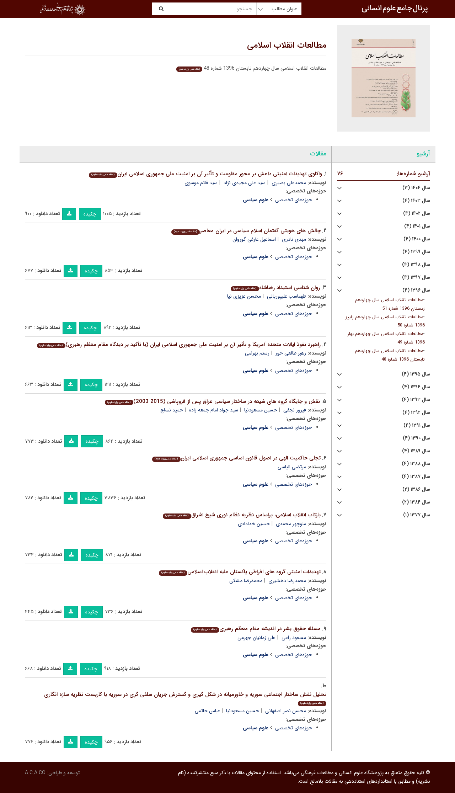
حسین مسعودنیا (260, 410)
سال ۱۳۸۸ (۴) (416, 464)
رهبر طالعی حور (290, 353)
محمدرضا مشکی (245, 581)
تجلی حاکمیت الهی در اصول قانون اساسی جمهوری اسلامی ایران (237, 458)
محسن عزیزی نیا (244, 296)
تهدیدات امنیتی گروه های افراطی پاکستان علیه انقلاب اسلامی (240, 572)
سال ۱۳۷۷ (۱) (416, 515)
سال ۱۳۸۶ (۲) (416, 489)
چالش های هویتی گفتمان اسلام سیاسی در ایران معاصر (247, 231)
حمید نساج (171, 410)
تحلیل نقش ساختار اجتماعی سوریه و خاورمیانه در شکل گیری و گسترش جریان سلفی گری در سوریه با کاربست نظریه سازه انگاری (185, 698)
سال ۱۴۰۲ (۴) (416, 213)
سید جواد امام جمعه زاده (213, 410)
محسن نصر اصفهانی (285, 711)
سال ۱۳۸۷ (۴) (416, 476)
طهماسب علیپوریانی (286, 296)
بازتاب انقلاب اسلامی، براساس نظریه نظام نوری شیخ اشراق (242, 515)
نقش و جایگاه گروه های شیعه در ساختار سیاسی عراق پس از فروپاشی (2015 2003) (213, 401)
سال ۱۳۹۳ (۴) (416, 400)
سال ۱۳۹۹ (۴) (416, 252)
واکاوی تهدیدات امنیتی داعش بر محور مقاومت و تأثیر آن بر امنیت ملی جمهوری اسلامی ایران (206, 174)
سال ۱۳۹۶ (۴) (416, 290)
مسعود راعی (294, 638)
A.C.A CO (35, 773)
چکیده (90, 214)
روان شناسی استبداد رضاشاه (276, 287)
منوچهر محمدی (291, 524)
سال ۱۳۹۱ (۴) (416, 425)
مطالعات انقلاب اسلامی (286, 45)
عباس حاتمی (207, 711)
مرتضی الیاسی (292, 467)
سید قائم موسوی (201, 183)
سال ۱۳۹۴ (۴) (416, 387)
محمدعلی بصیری (289, 183)
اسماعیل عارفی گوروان (254, 239)
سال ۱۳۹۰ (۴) (416, 438)
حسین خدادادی (254, 524)
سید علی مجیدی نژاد (245, 183)
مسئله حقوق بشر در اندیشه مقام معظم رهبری (256, 628)
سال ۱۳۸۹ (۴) (416, 451)
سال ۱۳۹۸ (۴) (416, 264)
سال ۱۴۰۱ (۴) (417, 226)
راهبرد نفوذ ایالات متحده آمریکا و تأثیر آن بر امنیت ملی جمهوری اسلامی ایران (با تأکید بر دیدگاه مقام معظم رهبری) (179, 344)
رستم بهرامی (257, 353)
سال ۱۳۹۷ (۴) (416, 277)
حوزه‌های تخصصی (293, 200)
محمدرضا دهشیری (287, 581)
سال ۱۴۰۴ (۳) (416, 188)
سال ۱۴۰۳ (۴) (416, 200)
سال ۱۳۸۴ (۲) (416, 502)
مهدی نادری (294, 239)
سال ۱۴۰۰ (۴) (416, 239)
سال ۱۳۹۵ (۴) (416, 374)
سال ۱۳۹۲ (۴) (416, 412)
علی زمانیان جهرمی (256, 638)
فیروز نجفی (294, 410)
